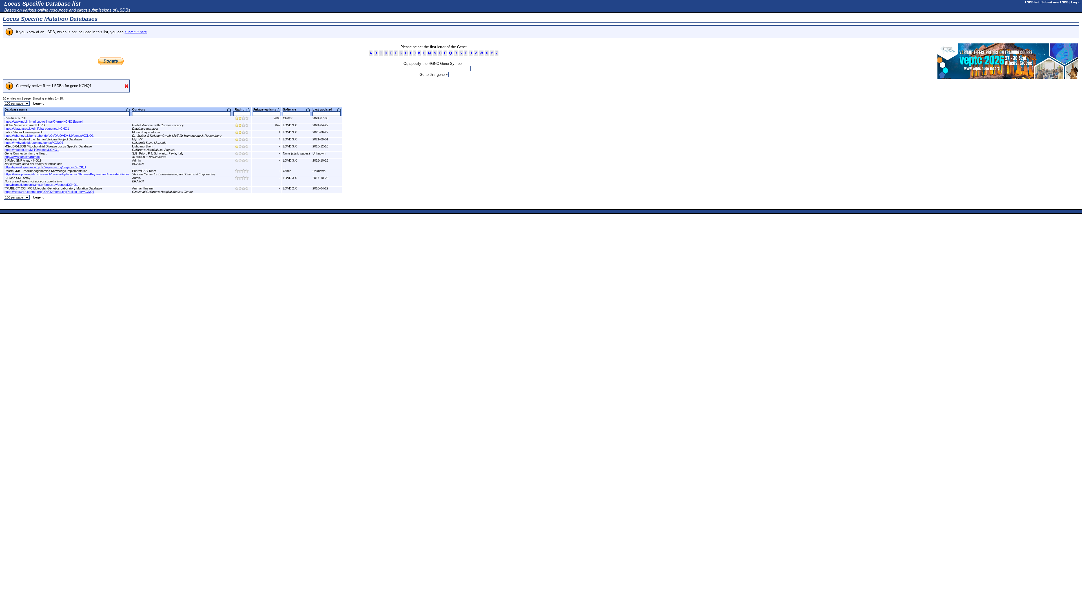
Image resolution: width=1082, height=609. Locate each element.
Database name (18, 109)
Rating (242, 109)
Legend (39, 103)
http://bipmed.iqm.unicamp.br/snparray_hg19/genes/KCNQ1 (45, 167)
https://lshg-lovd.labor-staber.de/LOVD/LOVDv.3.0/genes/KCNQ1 (49, 135)
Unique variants (266, 109)
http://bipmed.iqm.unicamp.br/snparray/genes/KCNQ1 (41, 184)
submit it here (136, 32)
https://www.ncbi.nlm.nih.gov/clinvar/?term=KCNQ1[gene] (44, 121)
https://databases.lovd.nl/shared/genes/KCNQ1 (37, 128)
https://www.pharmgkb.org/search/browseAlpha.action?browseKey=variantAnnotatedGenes (67, 174)
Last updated (324, 109)
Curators (140, 109)
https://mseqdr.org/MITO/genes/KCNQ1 (32, 149)
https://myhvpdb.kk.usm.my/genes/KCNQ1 (34, 142)
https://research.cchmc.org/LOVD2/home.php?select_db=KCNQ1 (49, 191)
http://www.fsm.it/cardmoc (22, 156)
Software (291, 109)
